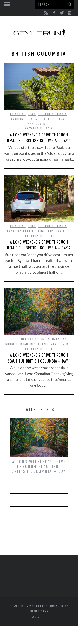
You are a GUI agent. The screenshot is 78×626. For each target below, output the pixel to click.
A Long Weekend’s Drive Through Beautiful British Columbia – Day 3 (39, 137)
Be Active (18, 114)
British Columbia (52, 114)
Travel (62, 119)
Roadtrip (47, 119)
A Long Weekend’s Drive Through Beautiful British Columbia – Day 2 (39, 245)
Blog (32, 114)
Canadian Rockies (23, 119)
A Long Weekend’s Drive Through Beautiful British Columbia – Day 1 (39, 358)
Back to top (38, 616)
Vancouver (37, 123)
